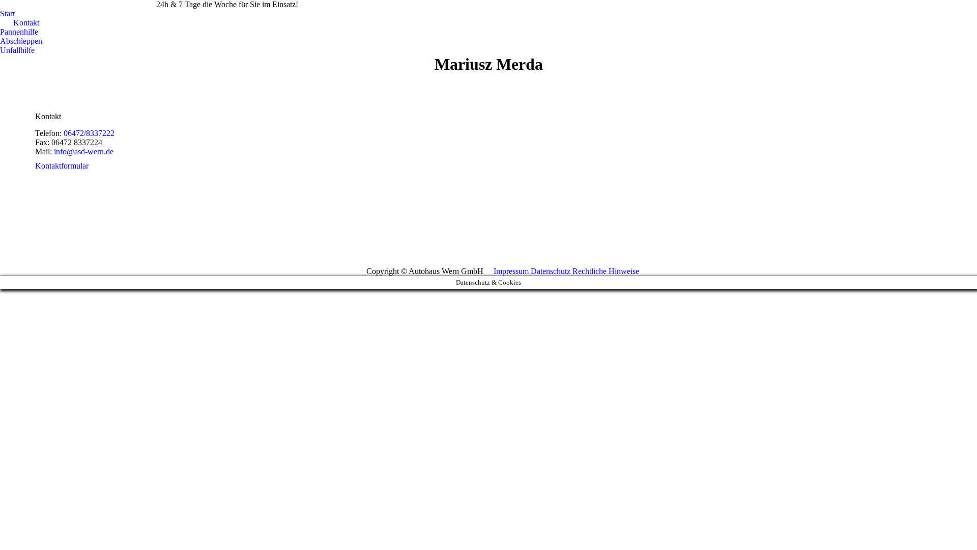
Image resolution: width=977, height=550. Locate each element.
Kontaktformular (62, 165)
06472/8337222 (120, 4)
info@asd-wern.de (42, 4)
